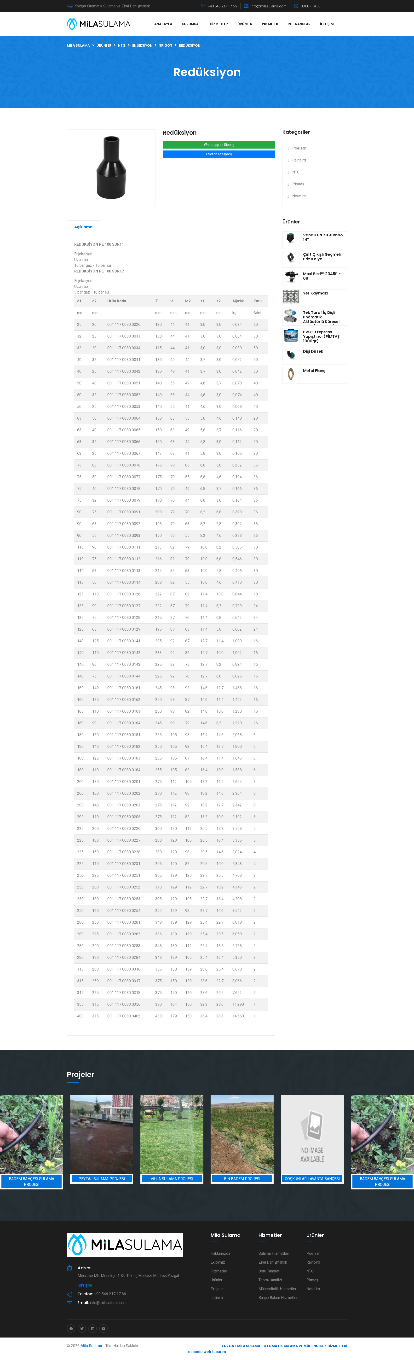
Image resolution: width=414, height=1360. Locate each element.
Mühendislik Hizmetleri (278, 1289)
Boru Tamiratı (269, 1271)
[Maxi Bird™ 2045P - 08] (291, 278)
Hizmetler (219, 24)
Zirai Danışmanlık (273, 1262)
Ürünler (244, 24)
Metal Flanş (314, 370)
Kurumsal (191, 24)
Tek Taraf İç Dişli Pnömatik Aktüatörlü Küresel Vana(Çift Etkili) (321, 319)
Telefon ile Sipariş (219, 154)
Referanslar (299, 24)
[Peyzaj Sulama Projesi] (31, 1134)
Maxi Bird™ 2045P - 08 (322, 276)
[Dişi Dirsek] (291, 356)
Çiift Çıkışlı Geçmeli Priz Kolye (322, 257)
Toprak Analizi (270, 1280)
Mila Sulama (91, 1345)
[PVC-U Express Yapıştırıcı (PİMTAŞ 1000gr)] (291, 337)
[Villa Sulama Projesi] (101, 1134)
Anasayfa (163, 24)
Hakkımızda (220, 1253)
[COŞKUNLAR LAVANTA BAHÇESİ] (242, 1134)
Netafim (299, 196)
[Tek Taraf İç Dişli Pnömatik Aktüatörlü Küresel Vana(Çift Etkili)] (291, 317)
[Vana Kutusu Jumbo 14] (291, 240)
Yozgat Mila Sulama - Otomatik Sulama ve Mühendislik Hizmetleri (284, 1345)
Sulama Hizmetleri (274, 1253)
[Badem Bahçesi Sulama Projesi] (312, 1134)
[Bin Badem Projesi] (171, 1134)
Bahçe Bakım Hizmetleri (279, 1297)
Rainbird (299, 160)
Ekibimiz (218, 1262)
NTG (295, 172)
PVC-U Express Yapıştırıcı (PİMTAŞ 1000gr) (321, 336)
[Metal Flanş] (291, 375)
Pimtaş (298, 184)
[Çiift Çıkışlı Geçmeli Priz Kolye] (291, 259)
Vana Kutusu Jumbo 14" (323, 237)
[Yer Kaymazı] (291, 298)
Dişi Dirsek (313, 351)
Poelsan (299, 148)
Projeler (270, 24)
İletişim (327, 24)
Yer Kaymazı (315, 293)
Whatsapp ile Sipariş (219, 145)
